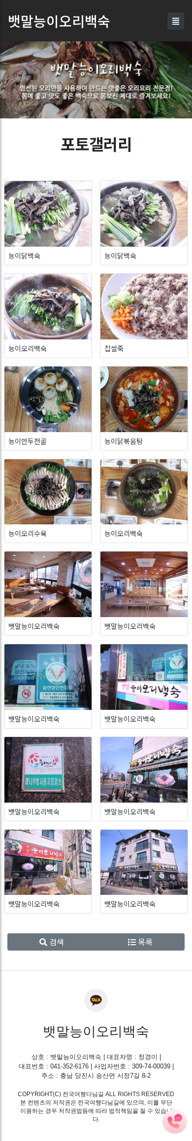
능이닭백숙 (24, 255)
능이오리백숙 (27, 348)
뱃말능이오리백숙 (34, 626)
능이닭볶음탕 (123, 441)
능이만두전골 (27, 441)
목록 (144, 942)
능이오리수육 (27, 533)
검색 (55, 942)
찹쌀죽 (114, 348)
